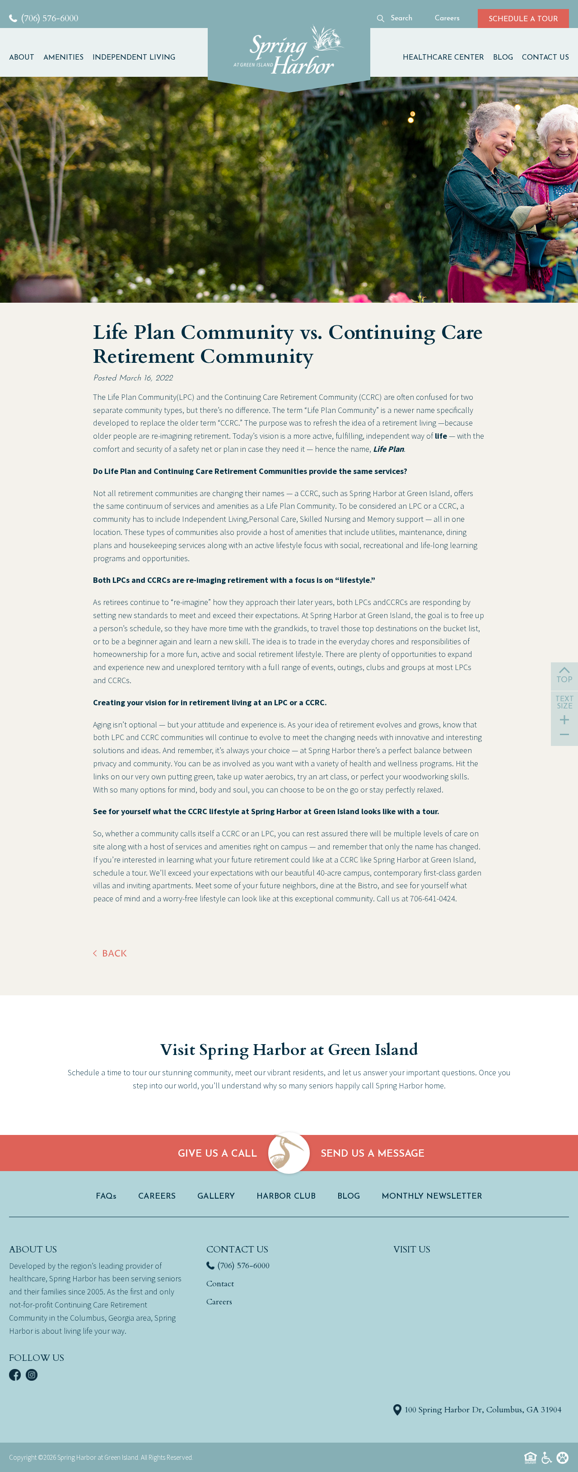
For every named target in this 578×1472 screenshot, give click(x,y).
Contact (220, 1283)
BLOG (503, 57)
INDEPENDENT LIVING (134, 57)
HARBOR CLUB (286, 1197)
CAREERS (157, 1197)
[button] (24, 57)
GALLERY (216, 1197)
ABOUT (21, 57)
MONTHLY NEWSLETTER (432, 1197)
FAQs (106, 1197)
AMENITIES (63, 57)
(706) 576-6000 (243, 1265)
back (114, 954)
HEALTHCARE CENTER (443, 57)
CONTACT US (545, 57)
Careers (219, 1302)
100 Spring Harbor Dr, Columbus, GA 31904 (482, 1410)
